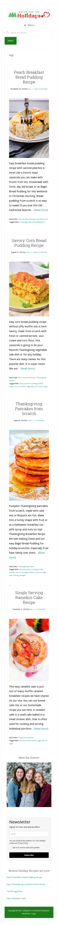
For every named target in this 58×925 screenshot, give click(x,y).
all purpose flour (25, 384)
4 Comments (40, 609)
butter (11, 386)
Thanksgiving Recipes (26, 567)
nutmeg (16, 575)
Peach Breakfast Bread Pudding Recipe (29, 77)
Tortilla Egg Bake (14, 891)
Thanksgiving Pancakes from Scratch (29, 408)
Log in (33, 914)
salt (31, 386)
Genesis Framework (42, 911)
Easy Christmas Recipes (26, 219)
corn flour (22, 386)
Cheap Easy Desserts (25, 738)
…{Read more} (39, 210)
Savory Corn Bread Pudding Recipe (29, 243)
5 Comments (40, 420)
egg (25, 222)
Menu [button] (31, 25)
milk (29, 222)
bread (21, 222)
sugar (45, 386)
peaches (35, 222)
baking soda (13, 572)
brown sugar (24, 572)
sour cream (38, 386)
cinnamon (38, 572)
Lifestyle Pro (27, 911)
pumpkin (22, 575)
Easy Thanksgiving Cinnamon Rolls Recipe (26, 884)
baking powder (37, 384)
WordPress (26, 914)
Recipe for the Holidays (29, 14)
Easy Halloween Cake (16, 898)
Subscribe (29, 855)
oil (46, 741)
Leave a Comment (40, 89)
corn (16, 386)
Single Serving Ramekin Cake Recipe (29, 597)
